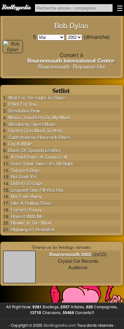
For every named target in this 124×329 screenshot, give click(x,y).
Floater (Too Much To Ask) (35, 130)
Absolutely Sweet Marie (32, 124)
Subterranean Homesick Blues (39, 137)
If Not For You (22, 104)
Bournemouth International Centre (70, 60)
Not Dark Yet (24, 176)
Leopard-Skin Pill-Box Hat (37, 189)
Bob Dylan (71, 25)
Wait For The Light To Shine (36, 97)
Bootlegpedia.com (60, 325)
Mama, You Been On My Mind (38, 117)
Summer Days (25, 170)
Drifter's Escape (27, 183)
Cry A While (20, 143)
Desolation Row (24, 110)
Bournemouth (54, 66)
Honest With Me (27, 216)
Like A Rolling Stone (31, 203)
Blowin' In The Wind (31, 222)
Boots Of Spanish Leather (34, 150)
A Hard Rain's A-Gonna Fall (39, 156)
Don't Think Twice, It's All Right (42, 163)
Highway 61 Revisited (32, 229)
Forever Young (26, 209)
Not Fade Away (26, 196)
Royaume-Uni (89, 66)
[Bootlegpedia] (16, 8)
